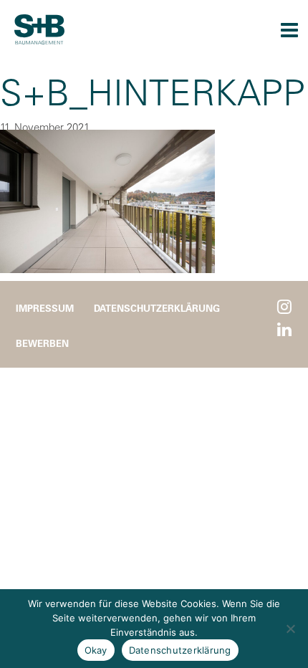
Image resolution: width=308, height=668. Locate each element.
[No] (290, 628)
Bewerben (42, 343)
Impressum (45, 308)
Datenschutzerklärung (157, 308)
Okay (96, 650)
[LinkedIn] (284, 330)
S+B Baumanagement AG (39, 29)
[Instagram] (284, 307)
